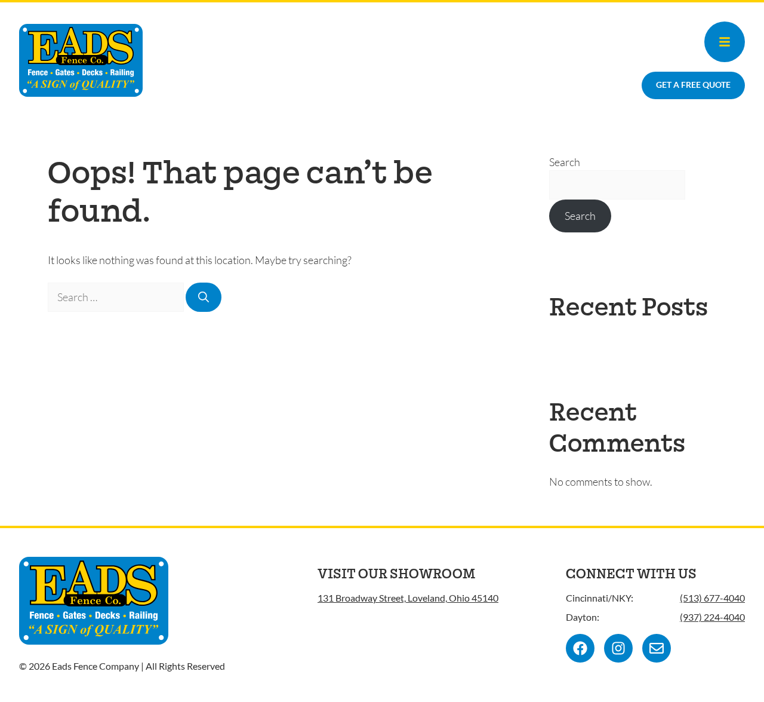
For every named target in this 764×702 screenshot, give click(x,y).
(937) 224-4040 (712, 617)
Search (564, 161)
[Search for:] (117, 297)
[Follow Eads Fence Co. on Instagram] (618, 648)
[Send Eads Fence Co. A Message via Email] (656, 648)
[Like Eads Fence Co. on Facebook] (580, 648)
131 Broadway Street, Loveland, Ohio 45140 (408, 597)
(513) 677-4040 (712, 597)
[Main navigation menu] (724, 42)
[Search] (203, 297)
